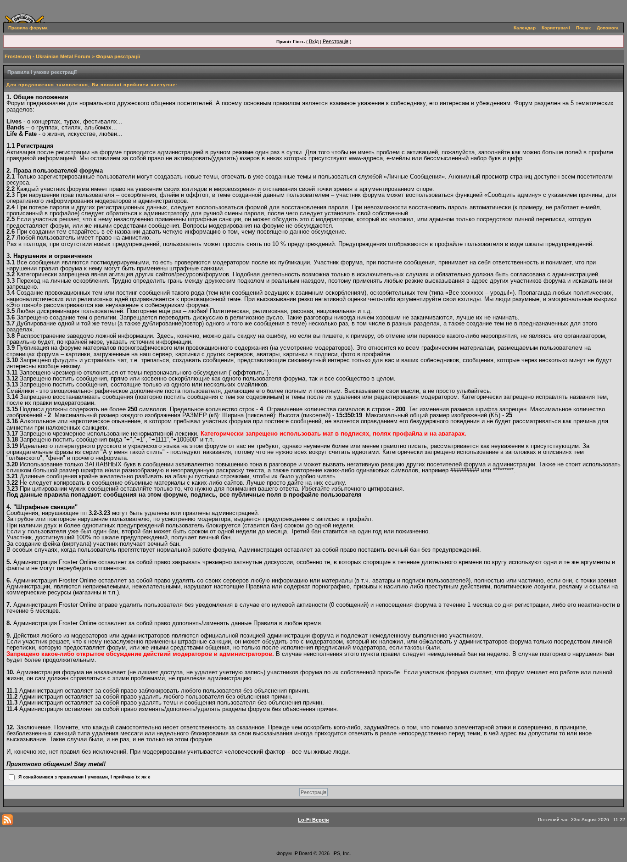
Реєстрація (335, 41)
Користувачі (556, 27)
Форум (284, 853)
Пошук (583, 27)
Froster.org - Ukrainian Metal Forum (47, 56)
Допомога (608, 27)
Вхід (314, 41)
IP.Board (302, 853)
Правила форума (28, 27)
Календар (525, 27)
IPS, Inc (341, 853)
